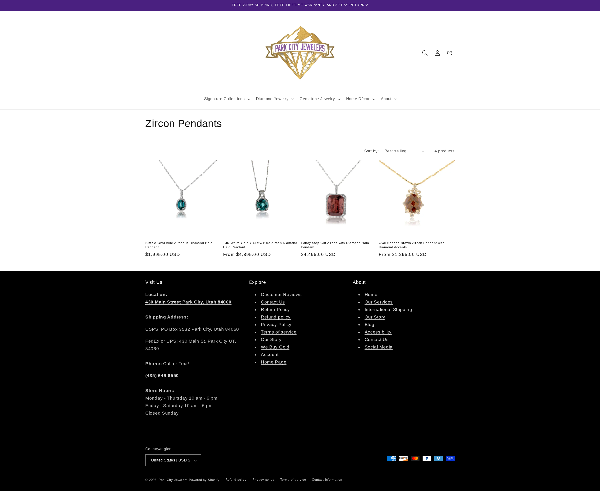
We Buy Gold (275, 347)
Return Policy (275, 309)
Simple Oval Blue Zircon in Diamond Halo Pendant (179, 245)
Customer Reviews (281, 294)
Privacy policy (263, 479)
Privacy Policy (276, 324)
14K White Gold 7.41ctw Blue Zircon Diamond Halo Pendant (260, 245)
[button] (226, 99)
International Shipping (388, 309)
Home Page (273, 362)
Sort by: (371, 151)
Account (270, 354)
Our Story (271, 339)
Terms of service (279, 332)
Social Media (379, 347)
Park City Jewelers (173, 480)
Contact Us (273, 302)
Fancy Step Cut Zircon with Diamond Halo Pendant (335, 245)
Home (371, 294)
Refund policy (276, 317)
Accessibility (378, 332)
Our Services (379, 302)
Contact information (327, 479)
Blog (370, 324)
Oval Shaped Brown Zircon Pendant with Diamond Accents (411, 245)
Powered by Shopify (204, 480)
